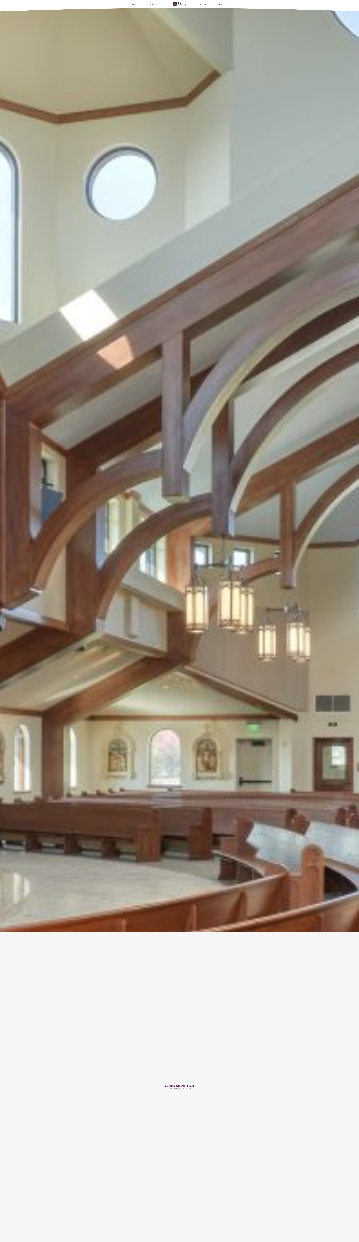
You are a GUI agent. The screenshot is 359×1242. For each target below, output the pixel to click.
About (134, 4)
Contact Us (225, 4)
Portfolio (155, 4)
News (203, 4)
